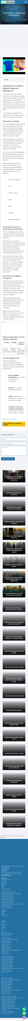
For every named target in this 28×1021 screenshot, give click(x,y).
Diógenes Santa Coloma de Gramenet (10, 950)
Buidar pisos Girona (6, 993)
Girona (3, 926)
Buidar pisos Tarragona (7, 987)
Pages (2, 913)
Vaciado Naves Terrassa (7, 896)
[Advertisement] (14, 41)
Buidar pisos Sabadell (6, 984)
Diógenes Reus (5, 951)
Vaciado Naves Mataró (7, 902)
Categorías (4, 914)
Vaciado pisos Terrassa (7, 960)
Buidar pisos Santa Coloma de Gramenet (11, 990)
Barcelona (3, 924)
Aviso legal (4, 932)
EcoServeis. (13, 419)
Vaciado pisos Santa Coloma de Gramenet (12, 968)
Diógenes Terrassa (5, 942)
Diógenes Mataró (5, 948)
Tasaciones (4, 884)
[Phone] (24, 1009)
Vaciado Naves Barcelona (7, 892)
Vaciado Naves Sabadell (7, 898)
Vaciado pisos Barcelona (7, 956)
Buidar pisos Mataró (6, 988)
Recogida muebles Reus (7, 1011)
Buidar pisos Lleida (5, 985)
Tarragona (4, 927)
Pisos (2, 887)
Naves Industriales (5, 889)
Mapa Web (4, 911)
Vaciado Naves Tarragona (7, 901)
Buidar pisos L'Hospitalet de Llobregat (10, 979)
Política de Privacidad (6, 933)
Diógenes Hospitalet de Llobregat (9, 939)
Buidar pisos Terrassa (6, 982)
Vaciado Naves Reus (6, 905)
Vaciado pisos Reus (6, 970)
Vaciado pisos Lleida (6, 964)
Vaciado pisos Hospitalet (7, 957)
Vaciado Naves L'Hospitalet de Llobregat (11, 893)
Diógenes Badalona (6, 941)
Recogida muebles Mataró (7, 1007)
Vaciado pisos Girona (6, 971)
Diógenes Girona (5, 953)
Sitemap (3, 910)
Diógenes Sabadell (6, 944)
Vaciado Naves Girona (6, 907)
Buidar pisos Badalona (7, 981)
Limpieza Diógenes (6, 879)
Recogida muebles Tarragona (8, 1005)
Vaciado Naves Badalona (7, 895)
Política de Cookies (6, 935)
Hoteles (3, 886)
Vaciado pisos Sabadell (7, 962)
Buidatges (3, 881)
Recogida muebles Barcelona (8, 996)
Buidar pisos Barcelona (7, 978)
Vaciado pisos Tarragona (7, 965)
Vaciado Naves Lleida (6, 899)
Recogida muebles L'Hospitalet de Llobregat (12, 997)
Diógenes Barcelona (6, 938)
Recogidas (4, 883)
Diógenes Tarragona (6, 947)
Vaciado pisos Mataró (6, 967)
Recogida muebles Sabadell (8, 1002)
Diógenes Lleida (5, 945)
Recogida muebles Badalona (8, 999)
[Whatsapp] (24, 1013)
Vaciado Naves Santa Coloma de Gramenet (12, 904)
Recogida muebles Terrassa (8, 1000)
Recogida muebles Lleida (7, 1004)
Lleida (2, 929)
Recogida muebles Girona (7, 1013)
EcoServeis (18, 313)
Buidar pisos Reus (5, 991)
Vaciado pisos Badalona (7, 959)
